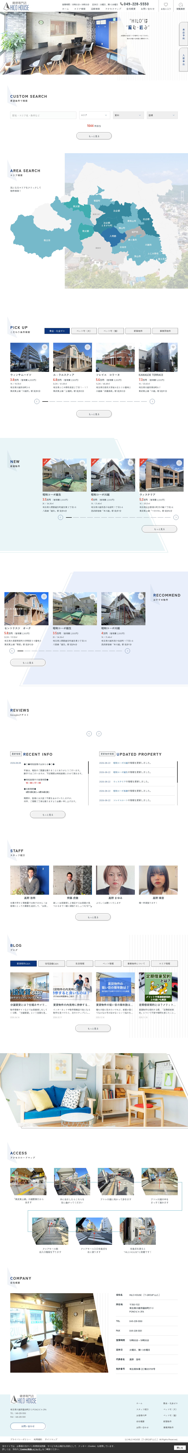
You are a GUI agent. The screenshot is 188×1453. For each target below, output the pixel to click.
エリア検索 (80, 8)
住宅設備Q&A (51, 963)
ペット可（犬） (84, 330)
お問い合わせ (148, 8)
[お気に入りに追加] (45, 347)
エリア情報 (164, 963)
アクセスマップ (113, 8)
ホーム (65, 8)
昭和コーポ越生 (120, 772)
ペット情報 (108, 963)
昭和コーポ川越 (120, 762)
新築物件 (138, 330)
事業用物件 (165, 330)
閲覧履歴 (181, 8)
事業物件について (136, 963)
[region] (49, 783)
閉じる (180, 1448)
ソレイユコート (120, 800)
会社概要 (131, 8)
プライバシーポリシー (20, 1439)
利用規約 (38, 1439)
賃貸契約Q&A (23, 963)
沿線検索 (95, 8)
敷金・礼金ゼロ (57, 330)
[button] (45, 401)
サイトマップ (51, 1439)
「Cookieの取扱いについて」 (30, 1449)
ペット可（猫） (111, 330)
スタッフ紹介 (142, 1409)
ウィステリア (119, 781)
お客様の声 (141, 1415)
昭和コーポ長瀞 (120, 790)
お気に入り (166, 8)
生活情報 (79, 963)
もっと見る (94, 136)
